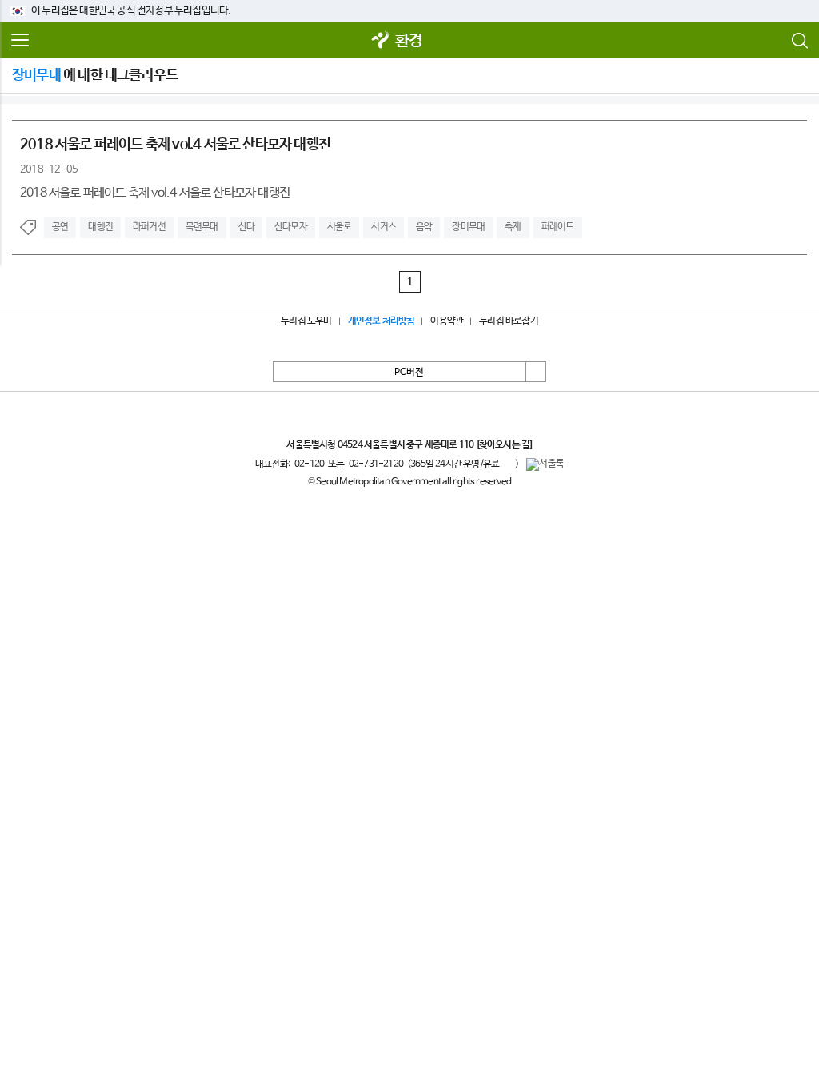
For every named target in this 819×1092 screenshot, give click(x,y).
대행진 (100, 227)
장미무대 (468, 227)
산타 (246, 227)
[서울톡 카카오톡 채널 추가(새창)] (545, 464)
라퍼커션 (149, 227)
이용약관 (446, 321)
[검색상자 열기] (799, 41)
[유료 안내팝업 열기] (507, 463)
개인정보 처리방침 (381, 321)
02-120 (309, 464)
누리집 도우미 (306, 321)
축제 (513, 227)
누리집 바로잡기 (508, 321)
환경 (408, 41)
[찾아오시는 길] (504, 445)
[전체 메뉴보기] (20, 41)
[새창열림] (381, 41)
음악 (424, 227)
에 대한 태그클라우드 (95, 75)
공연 (60, 227)
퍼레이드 (557, 227)
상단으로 (535, 371)
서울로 (339, 227)
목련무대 (202, 227)
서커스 (383, 227)
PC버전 (409, 372)
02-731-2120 (376, 464)
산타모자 (290, 227)
